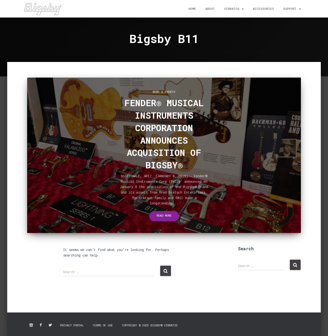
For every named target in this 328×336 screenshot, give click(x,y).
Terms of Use (103, 325)
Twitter (50, 325)
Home (192, 9)
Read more (164, 216)
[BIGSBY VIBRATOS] (42, 9)
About (210, 9)
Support (290, 9)
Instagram (31, 325)
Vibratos (232, 9)
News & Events (164, 92)
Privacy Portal (72, 325)
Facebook (40, 325)
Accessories (263, 9)
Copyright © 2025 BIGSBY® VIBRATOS (149, 325)
